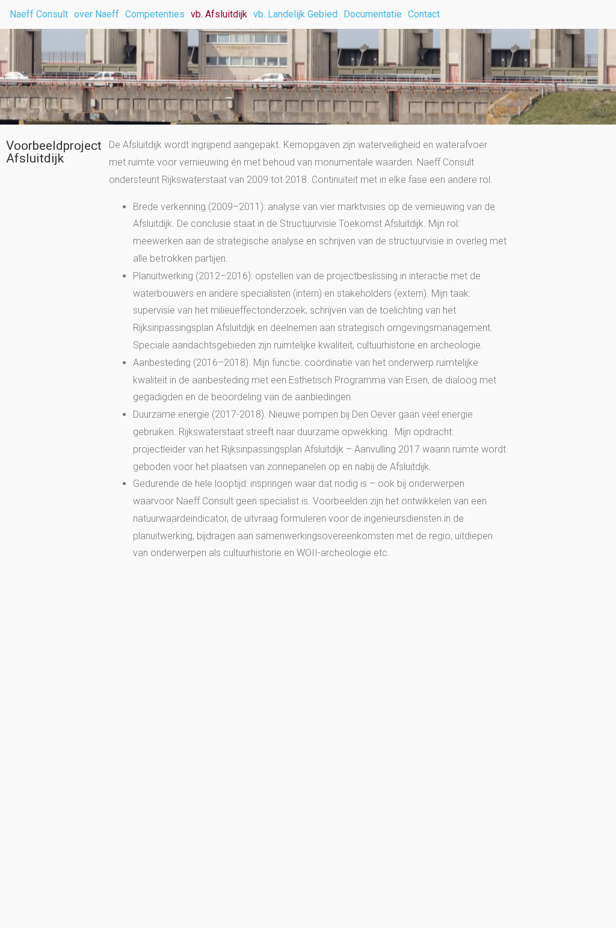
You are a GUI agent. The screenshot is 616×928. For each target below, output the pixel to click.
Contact (424, 14)
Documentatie (372, 14)
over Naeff (96, 14)
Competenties (155, 14)
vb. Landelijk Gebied (295, 14)
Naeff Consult (39, 14)
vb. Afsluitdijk (219, 14)
